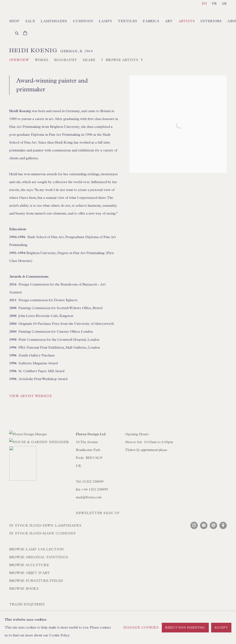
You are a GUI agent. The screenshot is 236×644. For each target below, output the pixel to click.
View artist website (30, 396)
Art (169, 21)
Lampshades (54, 21)
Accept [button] (221, 627)
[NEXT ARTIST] (142, 60)
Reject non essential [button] (185, 627)
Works (41, 60)
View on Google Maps (223, 525)
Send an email (213, 525)
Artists (187, 21)
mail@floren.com (89, 497)
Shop (14, 21)
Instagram (194, 525)
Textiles (127, 21)
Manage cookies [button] (141, 627)
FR (214, 3)
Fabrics (151, 21)
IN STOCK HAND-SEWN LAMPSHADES (45, 525)
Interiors (211, 21)
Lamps (105, 21)
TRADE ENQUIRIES (27, 604)
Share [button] (89, 60)
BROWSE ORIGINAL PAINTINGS (38, 557)
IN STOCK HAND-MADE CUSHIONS (42, 533)
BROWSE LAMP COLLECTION (36, 549)
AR (224, 3)
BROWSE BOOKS (24, 588)
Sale (30, 21)
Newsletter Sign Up (98, 513)
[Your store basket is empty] (25, 33)
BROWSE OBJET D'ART (29, 573)
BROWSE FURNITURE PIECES (36, 581)
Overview (19, 60)
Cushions (83, 21)
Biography (65, 60)
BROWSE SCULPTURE (29, 565)
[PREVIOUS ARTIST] (102, 60)
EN (204, 3)
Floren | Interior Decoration (34, 9)
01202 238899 (92, 481)
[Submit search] (17, 33)
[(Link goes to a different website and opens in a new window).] (39, 465)
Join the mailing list (203, 525)
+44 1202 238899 (95, 489)
